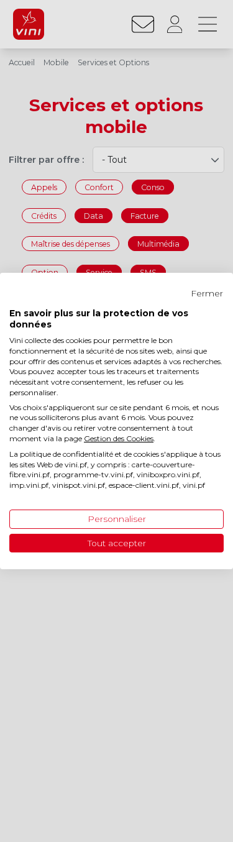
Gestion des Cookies (118, 438)
